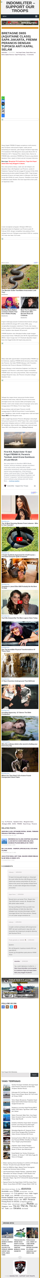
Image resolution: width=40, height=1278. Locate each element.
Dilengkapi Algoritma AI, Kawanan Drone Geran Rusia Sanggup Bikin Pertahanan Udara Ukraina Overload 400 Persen (23, 1132)
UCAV (10, 1208)
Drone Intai (30, 1191)
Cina (16, 1191)
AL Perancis (8, 821)
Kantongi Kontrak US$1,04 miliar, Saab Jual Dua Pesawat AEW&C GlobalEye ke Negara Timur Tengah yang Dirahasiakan (24, 1139)
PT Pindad (4, 1204)
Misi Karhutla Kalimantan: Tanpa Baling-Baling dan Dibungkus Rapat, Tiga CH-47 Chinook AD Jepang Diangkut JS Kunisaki (20, 1177)
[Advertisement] (20, 76)
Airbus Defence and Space (8, 1189)
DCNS (14, 824)
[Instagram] (7, 1006)
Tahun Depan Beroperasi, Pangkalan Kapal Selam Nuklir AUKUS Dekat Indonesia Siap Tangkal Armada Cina (24, 1101)
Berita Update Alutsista (8, 54)
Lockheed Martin (7, 1200)
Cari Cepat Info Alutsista (9, 1072)
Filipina (26, 1193)
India (30, 1193)
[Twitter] (11, 1006)
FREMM (19, 824)
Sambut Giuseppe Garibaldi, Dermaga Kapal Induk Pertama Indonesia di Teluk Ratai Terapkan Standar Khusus (25, 1086)
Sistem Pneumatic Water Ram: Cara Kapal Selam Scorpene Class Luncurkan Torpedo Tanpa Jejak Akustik (24, 1117)
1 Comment (4, 860)
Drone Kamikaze (6, 1193)
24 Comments (5, 845)
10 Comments (5, 852)
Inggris (35, 1193)
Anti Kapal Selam (21, 52)
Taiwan (10, 1206)
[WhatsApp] (20, 97)
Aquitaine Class (18, 821)
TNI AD (16, 1206)
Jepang (11, 1195)
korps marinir (18, 1197)
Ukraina (17, 1208)
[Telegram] (20, 106)
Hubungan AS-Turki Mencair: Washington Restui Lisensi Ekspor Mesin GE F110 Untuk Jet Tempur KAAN (25, 1094)
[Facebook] (20, 100)
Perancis (34, 824)
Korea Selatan (7, 1197)
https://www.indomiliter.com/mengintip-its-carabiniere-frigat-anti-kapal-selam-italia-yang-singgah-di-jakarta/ (25, 970)
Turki (7, 1208)
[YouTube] (15, 1006)
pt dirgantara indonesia (26, 1201)
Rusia (30, 1203)
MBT (21, 1199)
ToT (3, 1208)
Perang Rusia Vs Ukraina (10, 1201)
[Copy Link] (20, 109)
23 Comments (5, 835)
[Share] (20, 115)
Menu (5, 16)
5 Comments (30, 54)
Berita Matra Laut (31, 52)
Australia (5, 1191)
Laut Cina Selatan (30, 1197)
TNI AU (32, 1206)
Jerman (17, 1195)
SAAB (35, 1204)
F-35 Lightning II (19, 1193)
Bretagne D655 (6, 824)
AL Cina (18, 1189)
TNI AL (24, 1206)
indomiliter (4, 52)
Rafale (9, 1204)
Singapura (5, 1206)
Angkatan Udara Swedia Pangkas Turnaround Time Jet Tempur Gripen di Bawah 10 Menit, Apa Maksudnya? (23, 1147)
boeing (11, 1191)
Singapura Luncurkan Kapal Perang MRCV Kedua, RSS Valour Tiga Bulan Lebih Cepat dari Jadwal (24, 1109)
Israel (7, 1195)
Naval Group (27, 824)
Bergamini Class (28, 821)
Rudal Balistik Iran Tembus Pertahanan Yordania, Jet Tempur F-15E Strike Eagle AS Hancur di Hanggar (25, 1155)
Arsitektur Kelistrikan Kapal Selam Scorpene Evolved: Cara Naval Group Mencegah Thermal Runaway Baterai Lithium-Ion (24, 1124)
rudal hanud (23, 1204)
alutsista (26, 1189)
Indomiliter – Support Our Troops (22, 1276)
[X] (20, 103)
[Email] (20, 112)
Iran (3, 1195)
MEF (25, 1199)
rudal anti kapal (16, 1204)
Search (34, 1075)
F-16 (12, 1193)
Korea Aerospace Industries (26, 1195)
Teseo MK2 (5, 415)
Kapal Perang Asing (20, 54)
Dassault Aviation (23, 1191)
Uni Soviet (25, 1208)
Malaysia (16, 1199)
